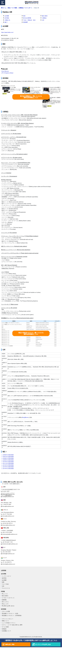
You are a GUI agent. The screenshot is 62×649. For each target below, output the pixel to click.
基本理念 (4, 578)
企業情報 (3, 570)
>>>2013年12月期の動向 (7, 466)
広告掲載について (6, 631)
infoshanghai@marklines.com (9, 534)
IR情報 (3, 591)
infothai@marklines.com (8, 553)
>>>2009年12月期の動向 (7, 460)
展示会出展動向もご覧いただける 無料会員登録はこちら (31, 97)
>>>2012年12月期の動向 (7, 465)
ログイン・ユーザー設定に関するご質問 (12, 624)
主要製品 (44, 18)
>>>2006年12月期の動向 (7, 455)
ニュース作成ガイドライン (8, 622)
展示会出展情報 (27, 18)
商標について (5, 620)
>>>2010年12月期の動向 (7, 461)
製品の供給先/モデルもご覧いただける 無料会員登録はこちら (31, 333)
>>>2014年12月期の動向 (7, 468)
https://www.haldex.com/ (7, 32)
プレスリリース (6, 588)
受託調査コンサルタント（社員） (10, 613)
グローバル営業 (6, 611)
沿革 (43, 20)
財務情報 (4, 599)
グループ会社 (5, 584)
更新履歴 (25, 22)
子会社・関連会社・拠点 (29, 20)
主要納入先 (7, 20)
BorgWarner (25, 417)
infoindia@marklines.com (8, 564)
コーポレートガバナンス (8, 597)
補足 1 (6, 22)
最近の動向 (45, 16)
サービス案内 (5, 627)
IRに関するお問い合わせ (8, 605)
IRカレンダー (5, 604)
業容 (24, 16)
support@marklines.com (8, 494)
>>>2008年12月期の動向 (7, 458)
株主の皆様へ (5, 595)
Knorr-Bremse (5, 71)
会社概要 (6, 16)
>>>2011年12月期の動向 (7, 463)
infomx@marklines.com (8, 516)
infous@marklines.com (8, 506)
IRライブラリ (5, 601)
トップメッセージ (6, 576)
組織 (3, 582)
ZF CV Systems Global (7, 73)
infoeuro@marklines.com (8, 525)
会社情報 (3, 573)
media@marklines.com (8, 496)
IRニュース (5, 593)
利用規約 (4, 629)
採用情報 (3, 609)
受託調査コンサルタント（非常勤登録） (12, 615)
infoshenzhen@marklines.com (10, 544)
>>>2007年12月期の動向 (7, 456)
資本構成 (6, 18)
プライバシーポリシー (7, 618)
